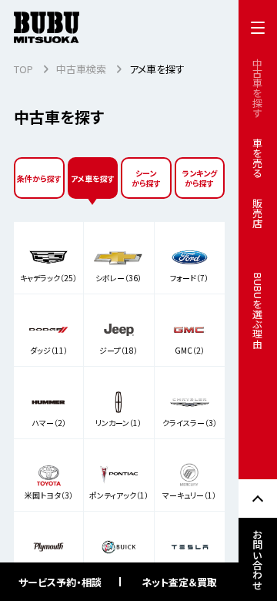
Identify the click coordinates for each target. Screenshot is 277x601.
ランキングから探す (199, 178)
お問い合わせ (258, 559)
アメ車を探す (93, 178)
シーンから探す (146, 178)
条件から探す (39, 178)
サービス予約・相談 (60, 582)
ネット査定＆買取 (179, 582)
